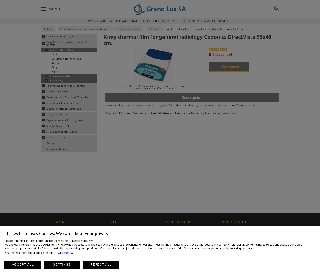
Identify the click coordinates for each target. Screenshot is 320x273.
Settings (62, 264)
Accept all (23, 264)
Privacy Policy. (63, 253)
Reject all (101, 264)
